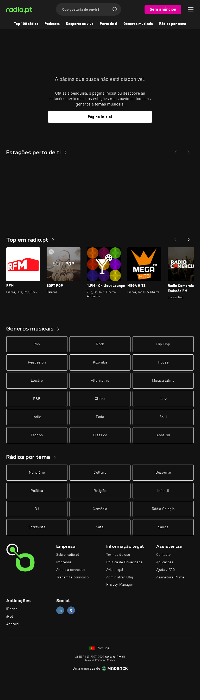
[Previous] (175, 151)
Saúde (163, 527)
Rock (100, 344)
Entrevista (37, 527)
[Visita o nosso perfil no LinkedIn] (60, 610)
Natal (100, 527)
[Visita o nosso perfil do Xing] (71, 610)
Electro (37, 380)
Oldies (100, 399)
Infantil (163, 491)
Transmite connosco (72, 577)
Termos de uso (118, 555)
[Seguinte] (188, 238)
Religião (100, 491)
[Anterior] (175, 238)
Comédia (100, 509)
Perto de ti (108, 24)
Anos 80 (163, 435)
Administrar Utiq (119, 577)
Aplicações (164, 562)
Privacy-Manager (119, 584)
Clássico (100, 435)
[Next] (188, 151)
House (163, 362)
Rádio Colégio (163, 509)
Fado (100, 417)
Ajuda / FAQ (165, 570)
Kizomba (100, 362)
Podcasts (52, 24)
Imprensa (64, 562)
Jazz (163, 399)
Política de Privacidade (124, 562)
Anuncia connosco (70, 570)
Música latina (163, 380)
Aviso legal (114, 570)
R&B (37, 399)
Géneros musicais (138, 24)
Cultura (99, 472)
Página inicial (100, 117)
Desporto (163, 472)
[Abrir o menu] (191, 9)
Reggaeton (37, 362)
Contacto (163, 555)
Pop (37, 344)
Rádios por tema (172, 24)
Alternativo (100, 380)
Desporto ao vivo (79, 24)
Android (12, 624)
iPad (9, 616)
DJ (37, 509)
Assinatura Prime (170, 577)
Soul (163, 417)
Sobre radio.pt (67, 555)
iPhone (11, 609)
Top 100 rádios (26, 24)
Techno (37, 435)
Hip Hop (163, 344)
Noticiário (37, 472)
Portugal (103, 648)
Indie (37, 417)
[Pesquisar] (115, 9)
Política (36, 491)
